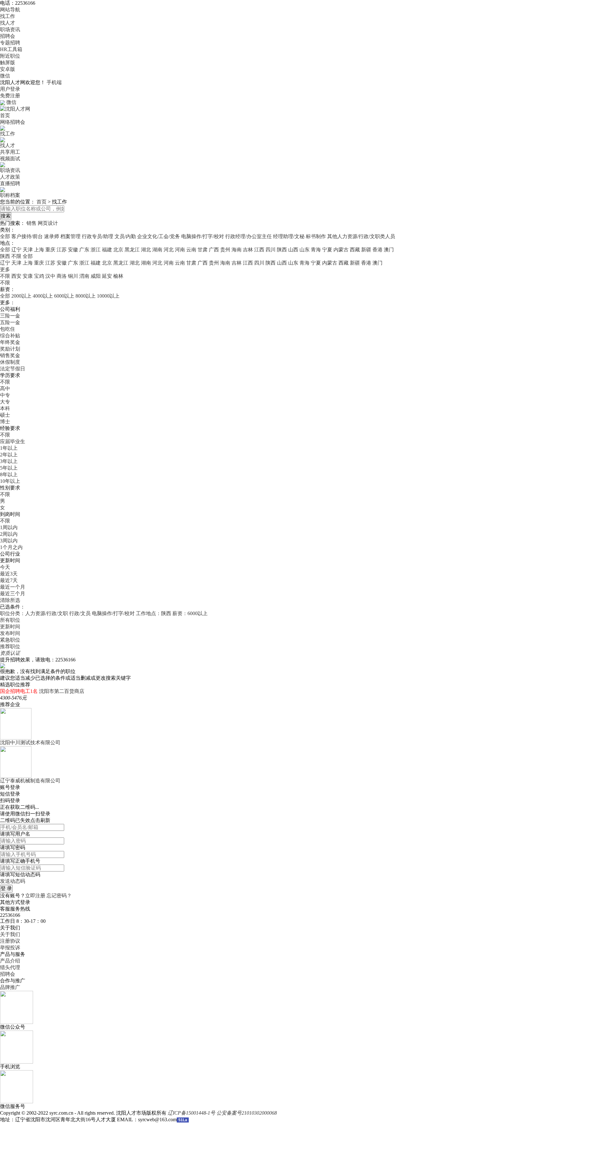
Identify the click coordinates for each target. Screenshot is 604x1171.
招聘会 (7, 36)
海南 (237, 249)
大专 (5, 401)
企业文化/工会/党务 (158, 236)
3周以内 (9, 540)
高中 (5, 388)
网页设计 (48, 223)
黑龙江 (132, 249)
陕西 (282, 249)
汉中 (50, 276)
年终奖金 (10, 342)
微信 (5, 75)
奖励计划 (10, 348)
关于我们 (10, 934)
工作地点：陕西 (153, 613)
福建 (107, 249)
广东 (84, 249)
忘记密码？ (59, 895)
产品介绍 (10, 960)
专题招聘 (10, 42)
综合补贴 (10, 335)
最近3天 (9, 573)
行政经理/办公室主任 (248, 236)
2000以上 (21, 296)
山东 (304, 249)
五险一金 (10, 322)
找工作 (7, 16)
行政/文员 (80, 613)
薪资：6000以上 (190, 613)
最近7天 (9, 580)
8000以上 (86, 296)
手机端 (54, 82)
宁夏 (327, 249)
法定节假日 (12, 368)
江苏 (62, 249)
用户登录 (10, 89)
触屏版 (7, 62)
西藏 (355, 249)
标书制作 (316, 236)
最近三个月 (12, 593)
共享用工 (10, 152)
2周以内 (9, 534)
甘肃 (203, 249)
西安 (16, 276)
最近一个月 (12, 587)
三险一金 (10, 315)
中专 (5, 395)
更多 (5, 269)
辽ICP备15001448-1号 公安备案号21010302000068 (222, 1113)
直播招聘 (10, 183)
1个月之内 (11, 547)
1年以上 (9, 448)
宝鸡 (39, 276)
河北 (169, 249)
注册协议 (10, 941)
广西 (214, 249)
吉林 (248, 249)
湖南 (157, 249)
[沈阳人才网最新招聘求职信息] (15, 108)
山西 (293, 249)
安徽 (73, 249)
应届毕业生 (12, 441)
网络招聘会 (12, 122)
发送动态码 (12, 881)
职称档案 (10, 195)
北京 (118, 249)
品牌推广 (10, 987)
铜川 (73, 276)
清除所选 (10, 600)
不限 (5, 276)
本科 (5, 408)
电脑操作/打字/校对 (202, 236)
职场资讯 (10, 29)
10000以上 (108, 296)
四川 (271, 249)
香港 (377, 249)
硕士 (5, 415)
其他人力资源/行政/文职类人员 (361, 236)
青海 (316, 249)
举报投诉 (10, 947)
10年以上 (10, 481)
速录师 (51, 236)
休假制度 (10, 362)
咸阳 (96, 276)
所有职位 (10, 620)
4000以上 (43, 296)
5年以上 (9, 468)
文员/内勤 (125, 236)
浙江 (96, 249)
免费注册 (10, 95)
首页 (5, 115)
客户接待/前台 (27, 236)
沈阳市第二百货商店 (61, 691)
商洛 (62, 276)
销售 (31, 223)
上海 (39, 249)
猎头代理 (10, 967)
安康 (28, 276)
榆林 (118, 276)
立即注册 (35, 895)
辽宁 (16, 249)
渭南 (84, 276)
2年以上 (9, 454)
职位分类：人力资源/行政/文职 (34, 613)
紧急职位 (10, 640)
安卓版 (7, 69)
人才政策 (10, 177)
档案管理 (70, 236)
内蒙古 (341, 249)
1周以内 (9, 527)
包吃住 (7, 329)
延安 (107, 276)
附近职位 (10, 56)
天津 (28, 249)
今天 (5, 567)
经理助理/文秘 (289, 236)
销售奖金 (10, 355)
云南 (191, 249)
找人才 (7, 23)
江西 (259, 249)
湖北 (146, 249)
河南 (180, 249)
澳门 (389, 249)
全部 (5, 236)
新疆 (366, 249)
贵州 (225, 249)
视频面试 (10, 158)
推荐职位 (10, 646)
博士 (5, 421)
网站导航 (10, 9)
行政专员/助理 (97, 236)
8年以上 (9, 474)
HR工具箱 (11, 49)
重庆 (50, 249)
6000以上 (64, 296)
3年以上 (9, 461)
